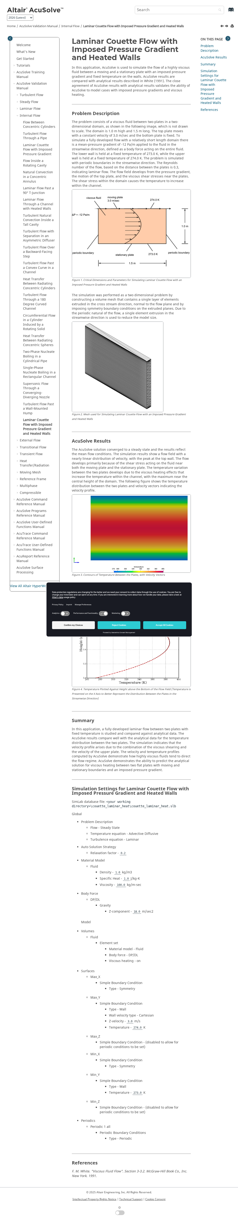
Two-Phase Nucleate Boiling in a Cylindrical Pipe (39, 356)
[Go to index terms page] (226, 12)
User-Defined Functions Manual (34, 524)
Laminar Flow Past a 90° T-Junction (38, 190)
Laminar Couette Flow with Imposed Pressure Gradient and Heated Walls (133, 26)
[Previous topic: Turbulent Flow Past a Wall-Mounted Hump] (222, 26)
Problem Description (209, 48)
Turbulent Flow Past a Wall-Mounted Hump (38, 409)
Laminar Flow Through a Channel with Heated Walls (38, 204)
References (209, 109)
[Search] (218, 10)
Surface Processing (30, 570)
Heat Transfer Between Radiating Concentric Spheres (38, 340)
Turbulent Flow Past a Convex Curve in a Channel (38, 268)
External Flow (30, 440)
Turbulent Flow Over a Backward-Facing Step (39, 252)
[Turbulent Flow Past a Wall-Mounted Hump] (222, 26)
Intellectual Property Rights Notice (94, 1199)
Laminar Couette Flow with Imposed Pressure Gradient (37, 150)
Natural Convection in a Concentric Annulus (38, 177)
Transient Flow (31, 454)
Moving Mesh (30, 472)
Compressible (30, 492)
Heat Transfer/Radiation (34, 463)
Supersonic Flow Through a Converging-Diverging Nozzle (36, 390)
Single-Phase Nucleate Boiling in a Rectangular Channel (39, 372)
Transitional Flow (33, 447)
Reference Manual (33, 558)
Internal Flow (70, 26)
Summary (208, 64)
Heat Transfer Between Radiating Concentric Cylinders (39, 284)
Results (214, 57)
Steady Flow (29, 102)
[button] (15, 45)
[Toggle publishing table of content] (10, 38)
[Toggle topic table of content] (227, 38)
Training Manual (31, 74)
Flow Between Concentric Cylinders (39, 124)
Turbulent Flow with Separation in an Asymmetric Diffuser (39, 236)
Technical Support (130, 1199)
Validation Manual (38, 26)
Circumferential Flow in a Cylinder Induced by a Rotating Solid (39, 322)
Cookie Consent (155, 1199)
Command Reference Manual (32, 502)
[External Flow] (227, 26)
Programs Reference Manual (31, 513)
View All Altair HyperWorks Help (34, 586)
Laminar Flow (30, 108)
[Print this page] (233, 26)
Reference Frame (33, 479)
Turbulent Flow (31, 95)
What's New (26, 51)
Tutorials (23, 65)
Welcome (24, 45)
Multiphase (28, 485)
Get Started (25, 58)
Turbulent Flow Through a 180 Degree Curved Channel (34, 302)
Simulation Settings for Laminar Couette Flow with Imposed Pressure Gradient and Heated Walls (213, 87)
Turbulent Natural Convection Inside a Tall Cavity (38, 220)
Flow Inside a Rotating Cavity (34, 163)
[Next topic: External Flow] (227, 26)
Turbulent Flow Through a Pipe (35, 136)
